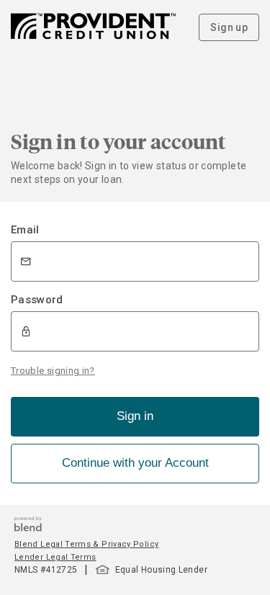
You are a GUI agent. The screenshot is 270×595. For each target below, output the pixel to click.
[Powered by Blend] (28, 528)
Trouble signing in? (53, 370)
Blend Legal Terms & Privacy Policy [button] (86, 544)
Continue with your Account (135, 463)
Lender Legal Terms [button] (55, 557)
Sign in (135, 416)
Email (25, 229)
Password (37, 299)
